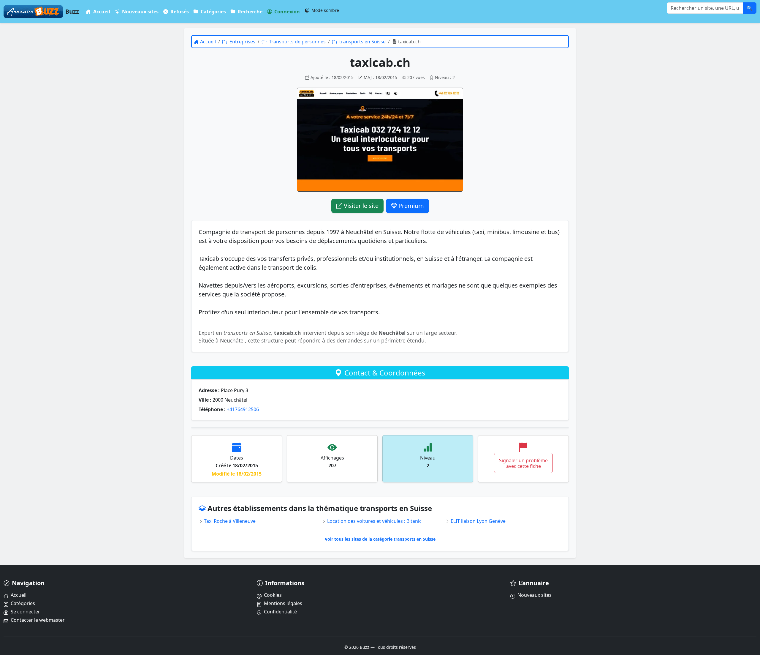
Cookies (273, 595)
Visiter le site (360, 206)
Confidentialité (280, 611)
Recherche (249, 11)
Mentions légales (283, 603)
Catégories (213, 11)
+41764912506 (243, 409)
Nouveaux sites (140, 11)
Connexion (286, 11)
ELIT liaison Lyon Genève (477, 521)
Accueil (101, 11)
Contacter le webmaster (38, 620)
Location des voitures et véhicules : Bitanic (374, 521)
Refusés (179, 11)
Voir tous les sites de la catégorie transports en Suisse (380, 539)
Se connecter (25, 611)
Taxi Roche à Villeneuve (229, 521)
